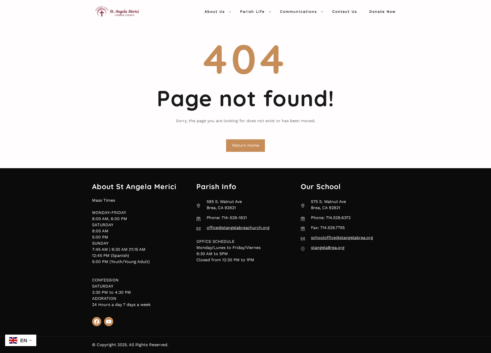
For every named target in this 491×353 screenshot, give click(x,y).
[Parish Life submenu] (270, 11)
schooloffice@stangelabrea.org (342, 237)
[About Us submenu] (230, 11)
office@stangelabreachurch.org (238, 227)
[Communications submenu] (322, 11)
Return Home (245, 145)
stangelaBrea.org (327, 247)
